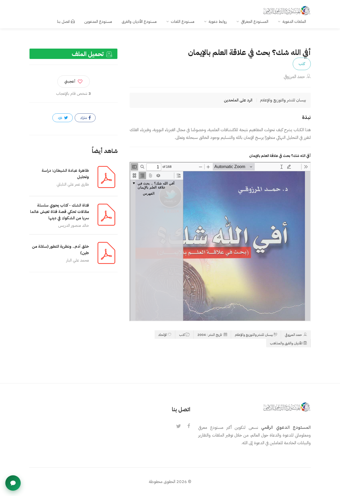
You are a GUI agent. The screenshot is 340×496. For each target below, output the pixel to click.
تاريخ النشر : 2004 (210, 334)
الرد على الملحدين (238, 100)
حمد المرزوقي (294, 76)
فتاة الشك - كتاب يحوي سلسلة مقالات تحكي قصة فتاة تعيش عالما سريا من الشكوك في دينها (59, 211)
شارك (84, 117)
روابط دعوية (218, 21)
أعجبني (69, 81)
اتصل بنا (63, 21)
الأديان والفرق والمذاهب (286, 343)
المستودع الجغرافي (254, 21)
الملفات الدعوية (294, 21)
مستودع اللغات (182, 21)
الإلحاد (162, 334)
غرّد (60, 117)
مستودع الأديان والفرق (139, 21)
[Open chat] (13, 483)
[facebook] (189, 426)
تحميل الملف (88, 54)
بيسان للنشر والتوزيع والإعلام (254, 334)
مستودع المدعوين (98, 21)
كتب (302, 64)
